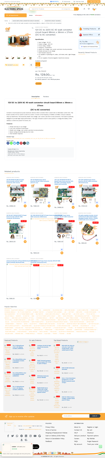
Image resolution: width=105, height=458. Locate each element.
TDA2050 (61, 333)
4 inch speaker (21, 331)
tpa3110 (55, 333)
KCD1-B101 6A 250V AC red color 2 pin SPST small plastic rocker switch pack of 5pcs (68, 348)
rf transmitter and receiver (84, 327)
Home (30, 15)
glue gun (47, 333)
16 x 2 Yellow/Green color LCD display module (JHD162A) (18, 347)
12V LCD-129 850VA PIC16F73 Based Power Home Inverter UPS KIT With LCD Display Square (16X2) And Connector (63, 182)
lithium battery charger (54, 312)
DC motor (26, 316)
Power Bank (48, 329)
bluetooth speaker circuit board (57, 321)
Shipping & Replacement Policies (56, 433)
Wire (59, 316)
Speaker (7, 310)
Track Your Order (79, 1)
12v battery (60, 323)
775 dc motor (90, 314)
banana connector (90, 329)
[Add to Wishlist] (23, 65)
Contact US (78, 430)
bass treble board (72, 318)
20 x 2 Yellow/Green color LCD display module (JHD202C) (18, 388)
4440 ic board (43, 331)
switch (95, 318)
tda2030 (39, 333)
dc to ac (33, 138)
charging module (41, 318)
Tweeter (19, 323)
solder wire (9, 333)
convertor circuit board (13, 138)
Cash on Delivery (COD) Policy (55, 435)
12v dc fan (8, 319)
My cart (89, 430)
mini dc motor (62, 319)
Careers (76, 438)
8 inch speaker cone (63, 325)
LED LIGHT (31, 319)
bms (33, 316)
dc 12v (37, 138)
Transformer (9, 323)
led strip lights (78, 314)
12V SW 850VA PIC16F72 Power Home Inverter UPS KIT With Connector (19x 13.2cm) (15, 181)
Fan (37, 319)
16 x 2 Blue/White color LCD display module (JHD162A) (19, 361)
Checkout (90, 433)
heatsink (69, 329)
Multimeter (39, 314)
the (39, 310)
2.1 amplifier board (90, 312)
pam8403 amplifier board (47, 323)
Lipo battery (47, 327)
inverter (75, 325)
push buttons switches (32, 327)
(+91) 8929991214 (27, 426)
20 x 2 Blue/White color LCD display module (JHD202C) (19, 374)
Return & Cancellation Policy (55, 438)
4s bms (69, 333)
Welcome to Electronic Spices (12, 1)
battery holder (94, 323)
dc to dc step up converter (20, 321)
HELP (76, 433)
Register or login (92, 427)
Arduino (91, 331)
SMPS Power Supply (38, 321)
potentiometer (85, 318)
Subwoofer (46, 310)
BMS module (60, 318)
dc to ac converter (25, 138)
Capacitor (8, 329)
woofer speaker (74, 319)
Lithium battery (31, 310)
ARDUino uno (19, 333)
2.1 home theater (38, 312)
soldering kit (84, 325)
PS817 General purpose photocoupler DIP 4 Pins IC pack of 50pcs (44, 362)
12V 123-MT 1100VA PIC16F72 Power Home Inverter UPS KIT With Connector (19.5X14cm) (16, 217)
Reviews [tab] (46, 96)
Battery (71, 312)
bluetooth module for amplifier (44, 325)
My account (78, 444)
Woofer (18, 316)
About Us (77, 427)
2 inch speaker (59, 329)
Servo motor (33, 331)
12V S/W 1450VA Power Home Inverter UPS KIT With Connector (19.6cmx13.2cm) (88, 181)
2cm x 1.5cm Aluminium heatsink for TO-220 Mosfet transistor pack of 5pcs (68, 380)
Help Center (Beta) (95, 1)
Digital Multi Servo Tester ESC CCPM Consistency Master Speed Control (43, 390)
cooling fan (19, 327)
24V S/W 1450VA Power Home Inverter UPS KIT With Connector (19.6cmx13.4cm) (45, 261)
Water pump (90, 321)
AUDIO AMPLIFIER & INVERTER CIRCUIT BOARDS (26, 20)
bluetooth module (17, 310)
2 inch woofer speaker (48, 319)
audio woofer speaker (77, 321)
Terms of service (51, 430)
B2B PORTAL (55, 1)
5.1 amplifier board (20, 319)
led (65, 312)
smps (15, 329)
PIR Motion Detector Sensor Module (43, 376)
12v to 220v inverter (24, 312)
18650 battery (66, 314)
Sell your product (80, 435)
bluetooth (33, 323)
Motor (52, 318)
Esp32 (25, 323)
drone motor (38, 329)
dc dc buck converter (89, 319)
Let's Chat (15, 64)
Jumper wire (78, 329)
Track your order (92, 444)
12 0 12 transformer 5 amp (25, 314)
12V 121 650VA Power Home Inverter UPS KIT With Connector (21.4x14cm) (63, 217)
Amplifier (79, 312)
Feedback (49, 441)
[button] (68, 9)
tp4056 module (30, 333)
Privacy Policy (50, 427)
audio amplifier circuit (52, 314)
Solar (7, 321)
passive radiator (81, 331)
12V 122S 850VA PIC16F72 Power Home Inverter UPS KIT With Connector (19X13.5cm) (46, 216)
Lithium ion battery (59, 327)
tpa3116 (70, 327)
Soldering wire (27, 325)
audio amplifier (10, 331)
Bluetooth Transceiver (66, 331)
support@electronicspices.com (32, 429)
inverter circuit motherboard (76, 323)
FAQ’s (76, 441)
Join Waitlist (38, 83)
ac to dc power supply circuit (45, 316)
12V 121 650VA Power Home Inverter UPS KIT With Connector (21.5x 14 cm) (40, 181)
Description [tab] (36, 96)
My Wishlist (91, 438)
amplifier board (69, 310)
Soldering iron (57, 310)
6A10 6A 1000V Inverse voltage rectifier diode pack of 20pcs (68, 398)
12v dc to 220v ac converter (47, 138)
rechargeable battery (82, 316)
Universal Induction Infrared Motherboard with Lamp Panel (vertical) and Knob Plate (21, 261)
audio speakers (68, 316)
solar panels (9, 316)
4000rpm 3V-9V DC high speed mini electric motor (44, 347)
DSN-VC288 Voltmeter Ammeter (68, 368)
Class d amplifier (82, 310)
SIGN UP (94, 416)
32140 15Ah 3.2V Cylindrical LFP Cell (23, 318)
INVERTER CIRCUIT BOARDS (53, 20)
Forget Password (92, 441)
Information (38, 15)
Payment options (93, 435)
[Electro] (14, 9)
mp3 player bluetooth (12, 325)
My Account (67, 1)
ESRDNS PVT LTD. (48, 456)
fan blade (53, 331)
